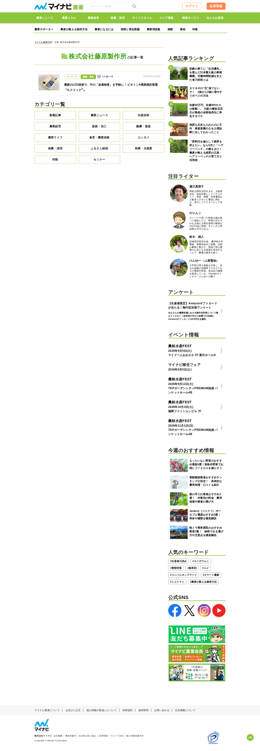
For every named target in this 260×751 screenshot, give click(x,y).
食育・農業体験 (99, 137)
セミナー (99, 159)
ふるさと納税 (99, 148)
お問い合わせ (161, 710)
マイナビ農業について (47, 710)
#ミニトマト (177, 581)
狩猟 (55, 159)
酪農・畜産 (143, 126)
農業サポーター (43, 29)
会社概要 (58, 736)
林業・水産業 (143, 148)
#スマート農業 (211, 574)
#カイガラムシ (200, 561)
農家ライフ (55, 137)
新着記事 (55, 115)
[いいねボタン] (99, 76)
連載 (170, 29)
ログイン (191, 6)
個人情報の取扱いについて (101, 710)
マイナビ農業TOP (43, 42)
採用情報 (103, 736)
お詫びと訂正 (73, 710)
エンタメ (143, 137)
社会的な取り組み (87, 736)
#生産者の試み (178, 561)
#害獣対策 (176, 568)
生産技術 (143, 115)
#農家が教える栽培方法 (203, 581)
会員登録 (216, 6)
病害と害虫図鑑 (130, 29)
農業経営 (55, 126)
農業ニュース (99, 115)
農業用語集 (153, 29)
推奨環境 (143, 710)
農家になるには (104, 29)
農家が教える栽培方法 (74, 29)
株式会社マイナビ (43, 736)
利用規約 (128, 710)
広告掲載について (185, 710)
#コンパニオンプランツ (183, 574)
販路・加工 (99, 126)
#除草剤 (192, 568)
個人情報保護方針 (135, 736)
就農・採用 (55, 148)
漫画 (182, 29)
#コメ (205, 568)
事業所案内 (70, 736)
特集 (195, 29)
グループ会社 (116, 736)
